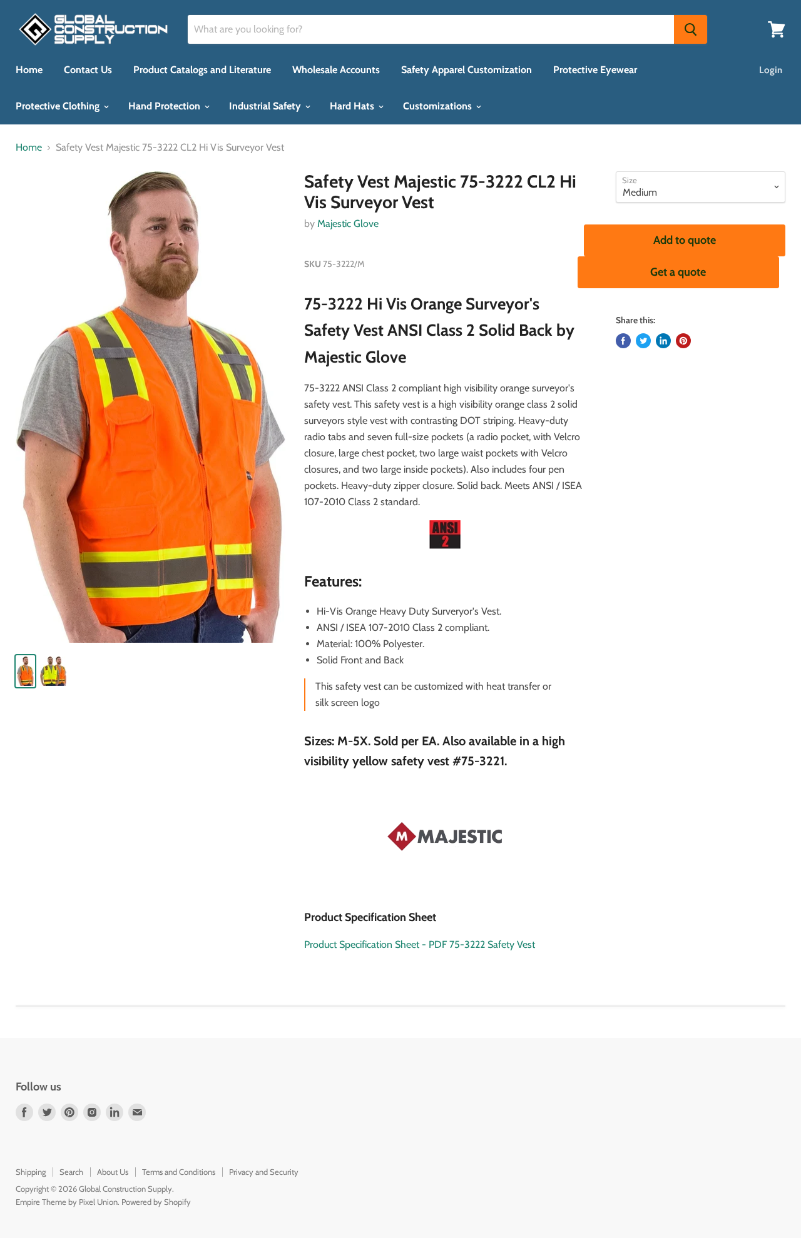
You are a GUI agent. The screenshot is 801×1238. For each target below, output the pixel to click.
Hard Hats (353, 106)
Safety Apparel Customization (466, 70)
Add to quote (684, 240)
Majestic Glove (348, 223)
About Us (112, 1172)
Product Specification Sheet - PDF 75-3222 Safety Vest (419, 944)
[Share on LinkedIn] (663, 340)
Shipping (31, 1172)
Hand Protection (165, 106)
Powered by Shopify (156, 1202)
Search (71, 1172)
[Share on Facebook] (623, 340)
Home (29, 70)
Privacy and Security (263, 1172)
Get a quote (678, 272)
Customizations (438, 106)
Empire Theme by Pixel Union (67, 1202)
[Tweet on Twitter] (643, 340)
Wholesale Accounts (336, 70)
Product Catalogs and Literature (202, 70)
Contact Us (88, 70)
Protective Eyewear (595, 70)
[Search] (690, 29)
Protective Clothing (59, 106)
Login (770, 70)
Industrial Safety (266, 106)
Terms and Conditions (178, 1172)
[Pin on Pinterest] (683, 340)
